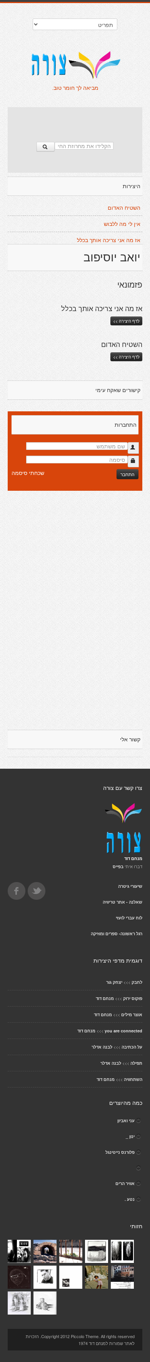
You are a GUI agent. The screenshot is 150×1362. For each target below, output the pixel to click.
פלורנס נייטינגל (120, 1152)
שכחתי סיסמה (28, 472)
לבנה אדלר (102, 1047)
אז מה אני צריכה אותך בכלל (108, 240)
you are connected (123, 1031)
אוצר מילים (131, 1014)
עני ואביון (126, 1120)
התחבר (127, 474)
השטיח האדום (124, 208)
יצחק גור (114, 982)
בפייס (118, 866)
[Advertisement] (75, 120)
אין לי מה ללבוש (122, 224)
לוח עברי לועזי (129, 918)
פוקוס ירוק (132, 998)
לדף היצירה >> (126, 321)
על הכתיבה (132, 1047)
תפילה (136, 1063)
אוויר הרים (125, 1183)
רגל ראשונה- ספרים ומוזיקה (116, 933)
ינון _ (130, 1136)
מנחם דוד (105, 998)
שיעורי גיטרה (130, 886)
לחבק (137, 982)
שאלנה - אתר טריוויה (122, 902)
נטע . (130, 1199)
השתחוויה (133, 1079)
